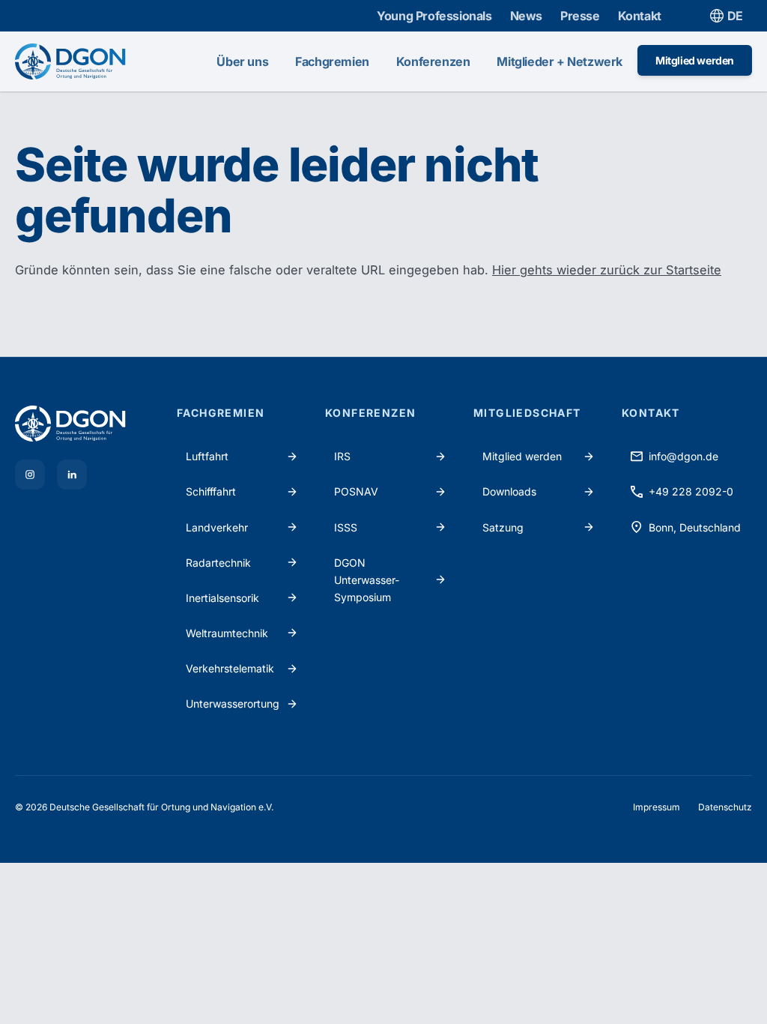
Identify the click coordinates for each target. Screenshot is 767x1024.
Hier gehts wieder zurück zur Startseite (606, 269)
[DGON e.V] (87, 424)
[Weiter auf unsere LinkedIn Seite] (72, 475)
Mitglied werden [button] (694, 60)
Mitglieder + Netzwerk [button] (559, 61)
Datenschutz (725, 807)
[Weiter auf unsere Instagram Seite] (30, 475)
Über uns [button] (242, 61)
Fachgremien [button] (332, 61)
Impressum (656, 807)
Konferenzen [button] (433, 61)
